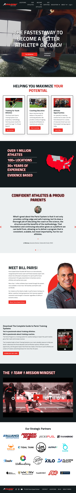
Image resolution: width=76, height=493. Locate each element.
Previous (0, 227)
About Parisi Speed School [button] (17, 302)
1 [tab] (35, 250)
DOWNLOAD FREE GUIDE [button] (11, 353)
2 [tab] (38, 250)
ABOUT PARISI (67, 489)
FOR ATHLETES (30, 3)
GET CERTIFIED (46, 3)
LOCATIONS (22, 2)
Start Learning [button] (35, 128)
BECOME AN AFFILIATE (39, 4)
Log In (70, 5)
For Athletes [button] (29, 54)
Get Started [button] (10, 130)
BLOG (59, 489)
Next (75, 227)
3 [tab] (40, 250)
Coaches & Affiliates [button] (47, 54)
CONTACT (45, 489)
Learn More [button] (58, 130)
